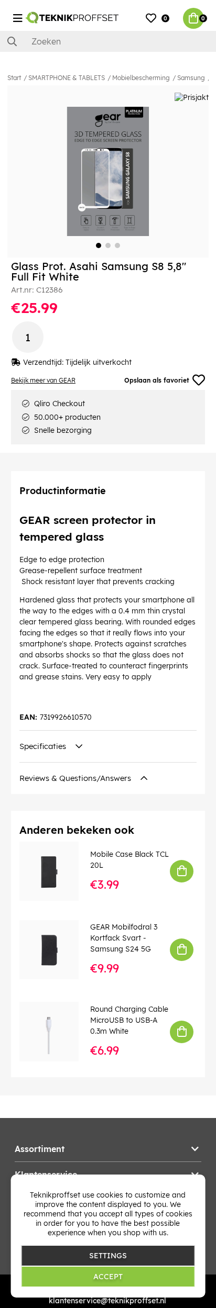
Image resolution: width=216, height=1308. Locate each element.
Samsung (191, 78)
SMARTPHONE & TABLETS (66, 78)
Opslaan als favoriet (156, 380)
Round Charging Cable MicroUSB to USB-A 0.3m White (129, 1020)
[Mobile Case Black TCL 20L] (56, 871)
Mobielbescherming (141, 78)
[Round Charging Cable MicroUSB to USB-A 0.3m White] (56, 1031)
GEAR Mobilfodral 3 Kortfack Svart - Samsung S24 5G (123, 938)
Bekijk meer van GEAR (43, 380)
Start (14, 78)
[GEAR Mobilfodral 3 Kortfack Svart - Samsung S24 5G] (56, 949)
